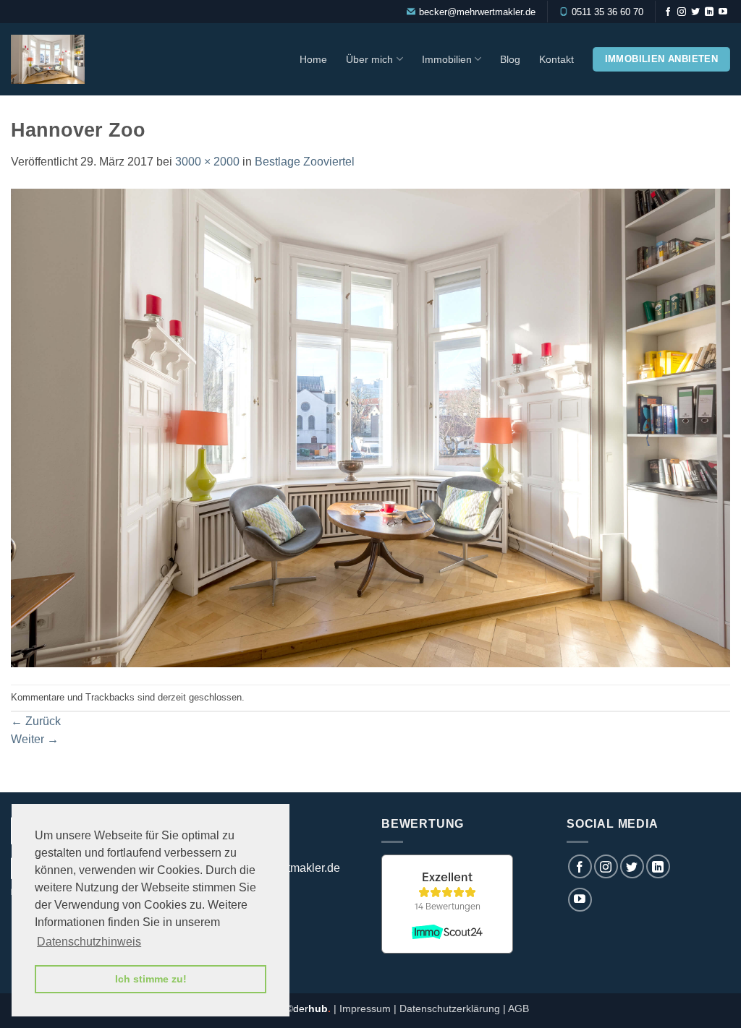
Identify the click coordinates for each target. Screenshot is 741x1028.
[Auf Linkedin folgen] (709, 12)
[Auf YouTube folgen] (723, 12)
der (312, 1008)
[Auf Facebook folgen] (668, 12)
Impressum (365, 1008)
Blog (510, 59)
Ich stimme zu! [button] (151, 979)
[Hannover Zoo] (370, 427)
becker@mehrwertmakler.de (477, 12)
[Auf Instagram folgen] (681, 12)
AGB (518, 1008)
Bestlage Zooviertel (305, 161)
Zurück (36, 721)
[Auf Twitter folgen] (695, 12)
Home (313, 59)
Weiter (35, 739)
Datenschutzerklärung (449, 1008)
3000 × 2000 (207, 161)
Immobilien (447, 59)
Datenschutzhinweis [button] (89, 941)
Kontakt (556, 59)
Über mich (369, 59)
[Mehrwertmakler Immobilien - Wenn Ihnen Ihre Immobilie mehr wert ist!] (74, 59)
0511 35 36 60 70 (607, 12)
